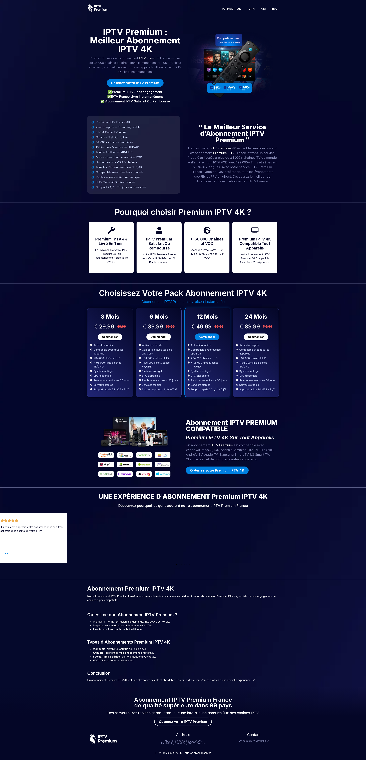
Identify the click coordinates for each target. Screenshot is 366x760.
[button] (176, 564)
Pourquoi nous (231, 8)
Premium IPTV (224, 153)
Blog (274, 8)
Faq (263, 8)
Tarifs (251, 8)
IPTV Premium (149, 58)
